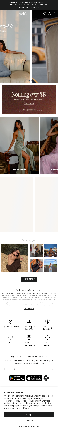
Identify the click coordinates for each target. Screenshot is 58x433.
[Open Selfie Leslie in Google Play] (17, 378)
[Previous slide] (4, 46)
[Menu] (3, 13)
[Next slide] (53, 46)
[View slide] (29, 99)
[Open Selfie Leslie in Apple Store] (34, 378)
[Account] (49, 13)
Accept (29, 414)
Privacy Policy (22, 408)
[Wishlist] (44, 13)
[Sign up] (52, 369)
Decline (29, 420)
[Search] (8, 13)
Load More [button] (29, 279)
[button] (14, 258)
